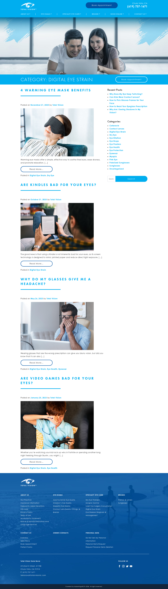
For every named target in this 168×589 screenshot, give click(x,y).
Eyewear (63, 369)
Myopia (113, 156)
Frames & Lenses (125, 500)
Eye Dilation (115, 138)
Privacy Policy (27, 512)
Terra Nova (25, 541)
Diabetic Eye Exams (61, 506)
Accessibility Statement (31, 518)
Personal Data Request (95, 544)
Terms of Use (26, 515)
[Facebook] (119, 566)
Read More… (37, 169)
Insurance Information (30, 503)
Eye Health (52, 369)
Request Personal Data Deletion (99, 547)
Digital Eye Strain (38, 175)
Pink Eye (113, 159)
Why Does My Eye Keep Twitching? (126, 94)
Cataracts (114, 125)
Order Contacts (60, 533)
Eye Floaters (115, 144)
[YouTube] (131, 566)
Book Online (116, 14)
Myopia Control (92, 503)
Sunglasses (114, 166)
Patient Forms (26, 547)
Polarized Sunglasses (119, 162)
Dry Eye (50, 175)
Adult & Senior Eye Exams (64, 500)
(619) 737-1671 (137, 6)
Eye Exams (45, 14)
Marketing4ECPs (79, 586)
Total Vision (58, 105)
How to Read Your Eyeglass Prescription (128, 106)
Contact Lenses (116, 129)
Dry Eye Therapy (93, 500)
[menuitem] (26, 14)
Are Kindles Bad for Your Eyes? (59, 185)
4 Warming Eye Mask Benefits (56, 90)
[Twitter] (127, 566)
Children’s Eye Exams (62, 503)
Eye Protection (116, 150)
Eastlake (24, 538)
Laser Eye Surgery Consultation (99, 506)
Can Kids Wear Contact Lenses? (124, 97)
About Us (25, 14)
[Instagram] (123, 566)
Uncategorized (116, 169)
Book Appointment (102, 5)
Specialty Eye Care (71, 14)
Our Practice (26, 500)
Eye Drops (114, 141)
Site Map (24, 509)
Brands (95, 14)
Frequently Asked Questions (32, 506)
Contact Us (139, 14)
